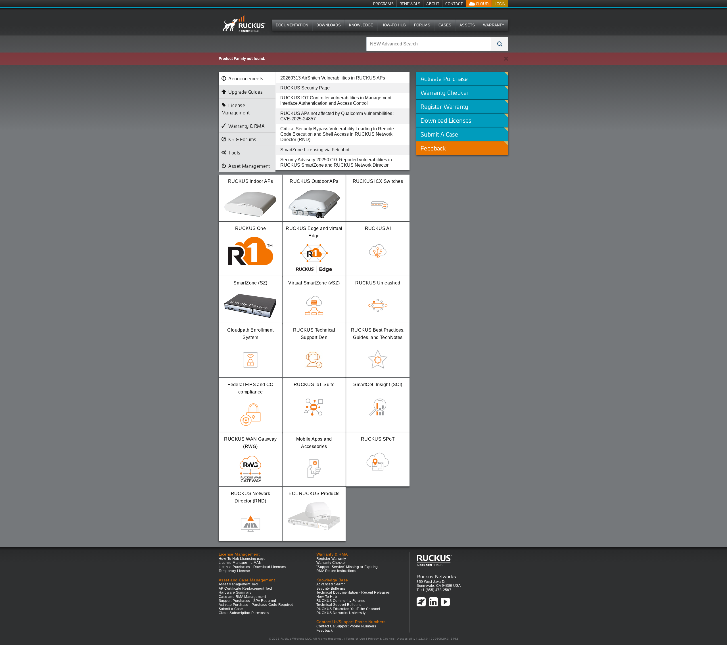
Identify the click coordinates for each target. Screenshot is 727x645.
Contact (454, 3)
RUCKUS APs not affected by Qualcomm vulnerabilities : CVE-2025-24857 (337, 116)
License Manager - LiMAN (240, 563)
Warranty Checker (331, 563)
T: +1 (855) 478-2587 (434, 590)
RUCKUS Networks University (340, 613)
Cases (445, 25)
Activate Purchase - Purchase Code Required (256, 605)
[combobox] (428, 44)
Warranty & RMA (246, 126)
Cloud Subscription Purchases (244, 613)
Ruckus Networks (436, 576)
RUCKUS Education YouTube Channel (348, 609)
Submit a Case (231, 609)
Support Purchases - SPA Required (247, 601)
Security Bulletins (330, 588)
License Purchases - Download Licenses (252, 567)
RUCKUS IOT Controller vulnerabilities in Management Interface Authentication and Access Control (335, 100)
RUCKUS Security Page (305, 87)
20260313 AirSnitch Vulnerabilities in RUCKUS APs (332, 78)
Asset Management (249, 166)
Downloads (328, 25)
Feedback (324, 631)
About (432, 3)
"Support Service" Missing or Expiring (347, 567)
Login (500, 3)
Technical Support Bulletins (339, 605)
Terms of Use (355, 638)
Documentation (292, 25)
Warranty (494, 25)
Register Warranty (331, 559)
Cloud (482, 3)
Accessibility (406, 638)
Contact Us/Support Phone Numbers (346, 626)
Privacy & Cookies (381, 638)
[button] (499, 44)
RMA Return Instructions (336, 571)
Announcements (245, 78)
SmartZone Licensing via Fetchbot (314, 149)
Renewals (410, 3)
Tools (234, 152)
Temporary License (234, 571)
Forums (422, 25)
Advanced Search (331, 584)
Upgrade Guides (245, 92)
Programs (383, 3)
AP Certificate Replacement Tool (245, 588)
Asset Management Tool (238, 584)
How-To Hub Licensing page (242, 559)
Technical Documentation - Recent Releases (353, 592)
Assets (467, 25)
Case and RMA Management (242, 597)
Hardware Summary (235, 592)
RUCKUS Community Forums (340, 601)
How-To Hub (393, 25)
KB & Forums (242, 139)
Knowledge (361, 25)
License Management (236, 109)
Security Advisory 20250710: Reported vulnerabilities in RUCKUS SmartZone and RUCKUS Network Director (336, 162)
